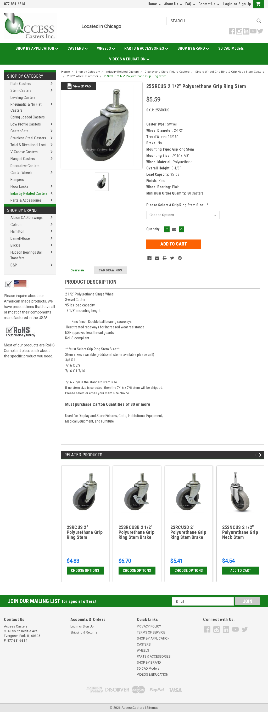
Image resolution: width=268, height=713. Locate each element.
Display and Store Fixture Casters (166, 71)
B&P (13, 265)
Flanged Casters (22, 158)
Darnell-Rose (20, 238)
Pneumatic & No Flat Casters (26, 107)
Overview (77, 270)
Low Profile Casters (25, 124)
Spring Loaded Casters (27, 117)
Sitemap (152, 708)
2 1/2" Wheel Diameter (82, 76)
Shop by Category (25, 76)
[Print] (165, 258)
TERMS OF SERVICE (151, 632)
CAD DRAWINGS (110, 270)
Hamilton (17, 231)
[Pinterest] (180, 258)
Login (227, 4)
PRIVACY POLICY (149, 626)
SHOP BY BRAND (191, 48)
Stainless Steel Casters (28, 138)
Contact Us (206, 4)
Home (152, 4)
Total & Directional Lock (28, 144)
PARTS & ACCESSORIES (144, 48)
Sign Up (244, 4)
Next (261, 455)
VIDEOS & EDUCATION (127, 59)
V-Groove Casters (24, 152)
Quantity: (153, 229)
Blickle (15, 245)
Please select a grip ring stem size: (177, 205)
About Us (171, 4)
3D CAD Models (231, 48)
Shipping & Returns (83, 632)
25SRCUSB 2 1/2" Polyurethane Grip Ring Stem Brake (136, 532)
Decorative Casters (25, 165)
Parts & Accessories (26, 200)
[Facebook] (149, 258)
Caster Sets (19, 131)
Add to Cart (240, 570)
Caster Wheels (21, 172)
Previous (256, 455)
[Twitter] (172, 258)
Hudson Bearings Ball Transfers (26, 255)
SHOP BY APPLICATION (35, 48)
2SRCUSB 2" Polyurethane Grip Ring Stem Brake (188, 532)
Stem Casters (20, 90)
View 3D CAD (82, 86)
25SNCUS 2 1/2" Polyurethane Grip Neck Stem (240, 532)
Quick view (85, 513)
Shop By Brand (22, 210)
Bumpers (17, 179)
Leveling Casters (23, 97)
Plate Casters (20, 83)
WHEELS (104, 48)
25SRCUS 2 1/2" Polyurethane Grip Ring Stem (135, 76)
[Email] (157, 258)
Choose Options (85, 570)
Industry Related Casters (29, 193)
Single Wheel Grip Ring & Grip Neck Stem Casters (229, 71)
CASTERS (76, 48)
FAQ (188, 4)
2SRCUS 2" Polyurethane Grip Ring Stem (85, 532)
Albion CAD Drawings (26, 217)
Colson (15, 224)
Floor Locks (19, 186)
